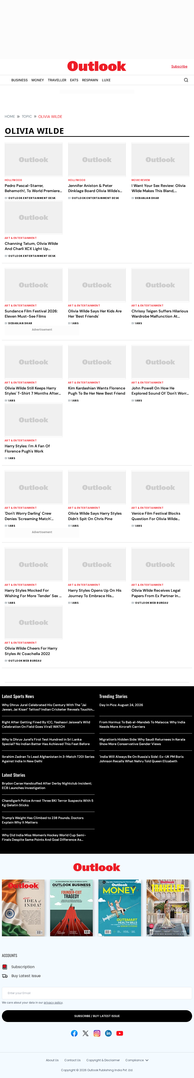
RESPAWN (90, 80)
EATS (74, 80)
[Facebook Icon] (74, 1033)
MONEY (37, 80)
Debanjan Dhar (147, 198)
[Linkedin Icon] (108, 1033)
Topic (27, 116)
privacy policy (53, 1002)
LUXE (106, 80)
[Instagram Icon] (97, 1033)
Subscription (23, 967)
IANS (75, 323)
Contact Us (72, 1060)
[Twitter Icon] (85, 1033)
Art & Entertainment (21, 238)
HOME (10, 116)
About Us (52, 1060)
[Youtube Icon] (119, 1033)
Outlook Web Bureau (151, 603)
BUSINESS (19, 80)
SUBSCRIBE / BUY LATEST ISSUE (97, 1016)
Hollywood (13, 180)
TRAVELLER (57, 80)
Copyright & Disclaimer (103, 1060)
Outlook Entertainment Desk (31, 198)
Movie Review (141, 180)
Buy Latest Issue (26, 976)
